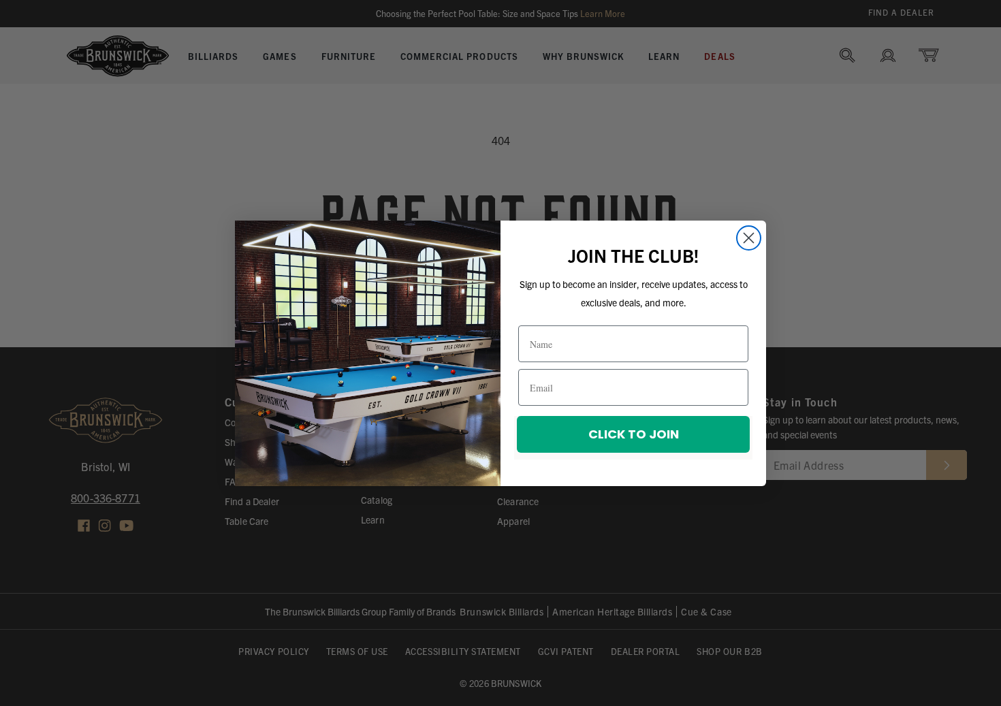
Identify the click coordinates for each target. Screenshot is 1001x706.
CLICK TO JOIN (633, 434)
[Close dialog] (749, 238)
